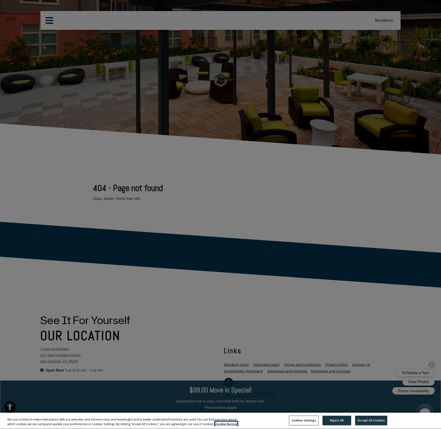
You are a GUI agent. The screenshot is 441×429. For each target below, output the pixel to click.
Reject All (337, 420)
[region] (220, 421)
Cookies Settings (303, 420)
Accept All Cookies (371, 420)
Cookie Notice (226, 424)
